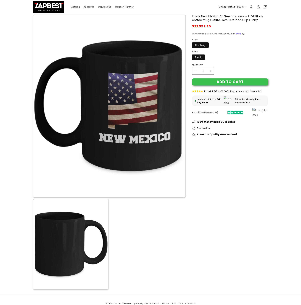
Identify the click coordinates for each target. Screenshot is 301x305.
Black (198, 57)
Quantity (197, 64)
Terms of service (187, 303)
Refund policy (152, 303)
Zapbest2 (119, 303)
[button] (251, 6)
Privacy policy (169, 303)
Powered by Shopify (133, 303)
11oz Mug (200, 45)
